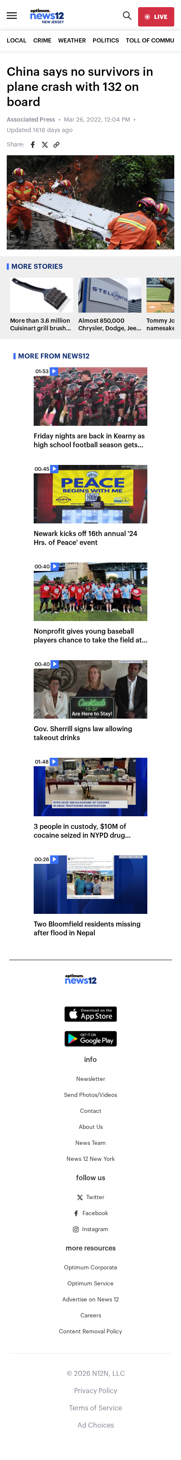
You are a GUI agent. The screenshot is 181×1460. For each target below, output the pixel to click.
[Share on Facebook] (32, 144)
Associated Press (31, 120)
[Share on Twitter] (44, 144)
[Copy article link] (56, 144)
